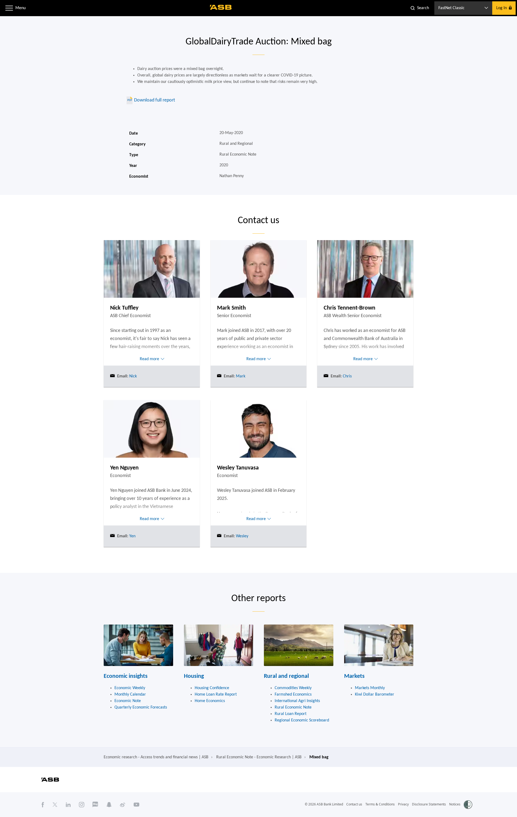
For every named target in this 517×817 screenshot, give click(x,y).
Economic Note (127, 701)
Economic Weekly (129, 688)
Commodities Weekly (293, 688)
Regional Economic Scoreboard (302, 720)
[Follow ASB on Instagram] (81, 804)
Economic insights (126, 676)
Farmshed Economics (293, 694)
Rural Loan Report (290, 714)
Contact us (354, 804)
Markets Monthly (370, 688)
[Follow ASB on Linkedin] (68, 804)
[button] (9, 8)
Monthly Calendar (130, 694)
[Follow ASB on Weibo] (122, 804)
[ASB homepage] (220, 7)
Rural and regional (286, 676)
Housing (194, 676)
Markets (354, 676)
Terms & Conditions (380, 804)
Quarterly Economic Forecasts (140, 707)
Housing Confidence (212, 688)
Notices (454, 804)
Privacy (403, 804)
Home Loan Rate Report (216, 694)
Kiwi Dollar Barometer (374, 694)
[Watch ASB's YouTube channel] (136, 804)
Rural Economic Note (293, 707)
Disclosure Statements (429, 804)
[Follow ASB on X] (55, 804)
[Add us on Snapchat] (109, 804)
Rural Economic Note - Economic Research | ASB (259, 757)
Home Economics (210, 701)
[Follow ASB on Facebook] (42, 804)
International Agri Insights (297, 701)
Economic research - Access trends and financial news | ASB (156, 757)
